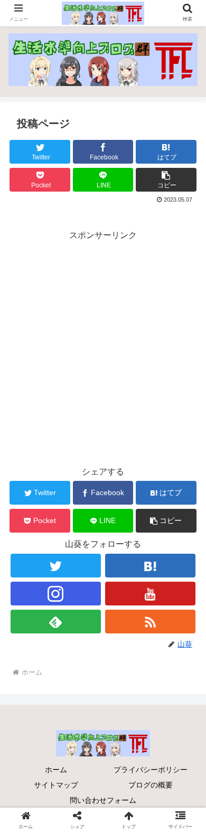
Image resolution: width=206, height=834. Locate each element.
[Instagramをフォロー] (56, 593)
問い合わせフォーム (103, 800)
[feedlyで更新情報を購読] (56, 621)
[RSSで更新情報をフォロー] (150, 621)
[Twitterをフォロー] (56, 565)
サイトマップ (56, 785)
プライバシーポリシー (151, 769)
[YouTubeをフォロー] (150, 593)
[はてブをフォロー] (150, 565)
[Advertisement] (103, 346)
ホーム (56, 769)
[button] (166, 180)
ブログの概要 (150, 785)
